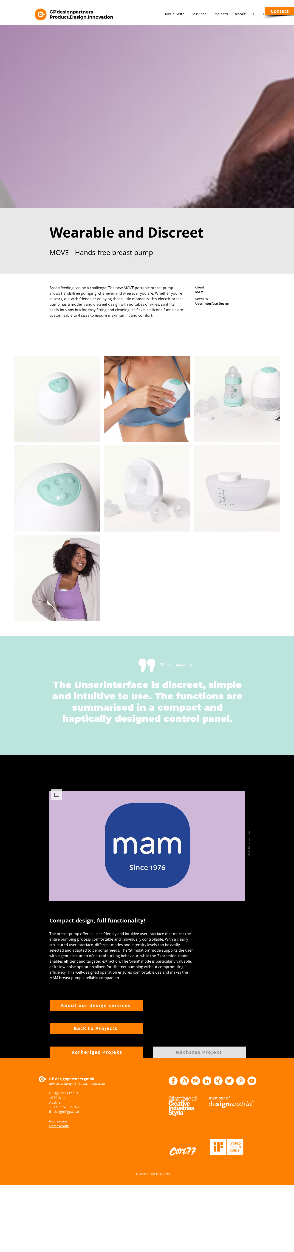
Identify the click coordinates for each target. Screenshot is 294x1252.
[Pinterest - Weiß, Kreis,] (240, 1080)
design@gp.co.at (66, 1111)
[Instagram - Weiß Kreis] (184, 1080)
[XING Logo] (218, 1080)
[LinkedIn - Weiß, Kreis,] (206, 1080)
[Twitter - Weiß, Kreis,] (229, 1080)
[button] (279, 11)
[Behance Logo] (195, 1080)
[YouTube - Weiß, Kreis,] (251, 1080)
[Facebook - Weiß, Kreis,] (173, 1080)
